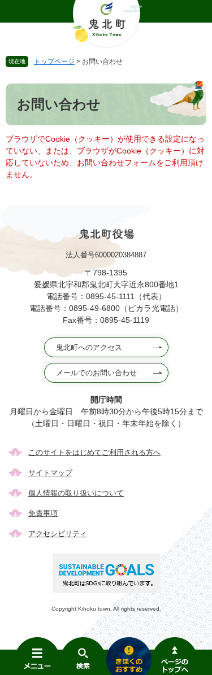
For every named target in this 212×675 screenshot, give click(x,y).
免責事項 (43, 513)
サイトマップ (50, 472)
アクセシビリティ (57, 533)
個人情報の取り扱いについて (76, 493)
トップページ (54, 61)
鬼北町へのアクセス (89, 347)
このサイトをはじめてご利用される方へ (94, 452)
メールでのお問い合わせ (96, 373)
